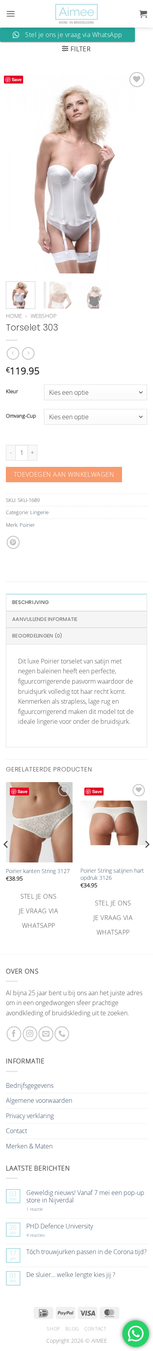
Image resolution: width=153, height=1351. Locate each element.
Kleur (12, 391)
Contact (16, 1130)
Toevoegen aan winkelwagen (64, 474)
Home (14, 316)
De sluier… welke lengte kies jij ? (70, 1275)
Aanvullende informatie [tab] (45, 619)
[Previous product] (28, 353)
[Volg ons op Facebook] (14, 1033)
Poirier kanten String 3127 (38, 871)
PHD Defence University (59, 1226)
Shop (53, 1328)
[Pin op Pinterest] (13, 542)
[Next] (135, 171)
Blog (72, 1328)
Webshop (43, 316)
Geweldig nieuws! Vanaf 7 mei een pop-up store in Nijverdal (85, 1196)
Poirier (27, 524)
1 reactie (43, 1209)
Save (17, 79)
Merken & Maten (29, 1146)
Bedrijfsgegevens (29, 1085)
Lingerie (39, 512)
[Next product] (13, 353)
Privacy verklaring (30, 1115)
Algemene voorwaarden (39, 1100)
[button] (10, 13)
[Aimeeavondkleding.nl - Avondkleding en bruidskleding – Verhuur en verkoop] (76, 14)
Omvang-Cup (21, 416)
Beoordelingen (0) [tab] (37, 635)
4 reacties (44, 1235)
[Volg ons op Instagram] (30, 1033)
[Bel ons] (62, 1033)
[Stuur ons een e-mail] (45, 1033)
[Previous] (18, 171)
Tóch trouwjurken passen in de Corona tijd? (86, 1252)
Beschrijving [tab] (30, 602)
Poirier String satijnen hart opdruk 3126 (112, 874)
